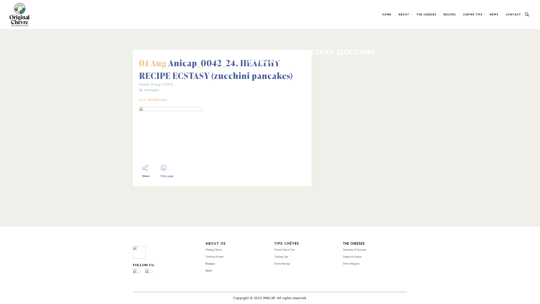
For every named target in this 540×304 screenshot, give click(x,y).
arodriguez (157, 100)
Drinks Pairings (282, 263)
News (209, 270)
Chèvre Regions (351, 263)
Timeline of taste (215, 256)
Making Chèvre (214, 249)
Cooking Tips (281, 256)
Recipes (210, 263)
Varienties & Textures (354, 249)
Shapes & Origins (352, 256)
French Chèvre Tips (284, 249)
